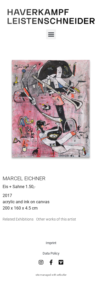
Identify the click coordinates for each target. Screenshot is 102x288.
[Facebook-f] (51, 262)
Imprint (51, 243)
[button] (51, 34)
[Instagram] (41, 262)
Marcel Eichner (24, 178)
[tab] (18, 219)
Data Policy (51, 253)
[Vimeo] (61, 262)
